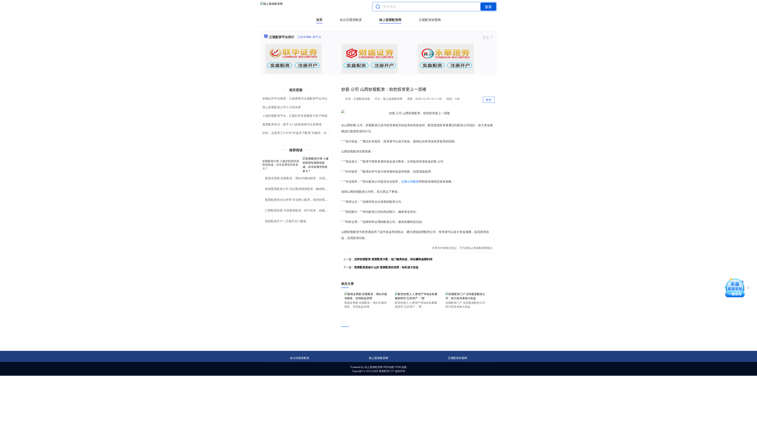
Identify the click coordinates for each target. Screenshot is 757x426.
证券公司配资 (410, 181)
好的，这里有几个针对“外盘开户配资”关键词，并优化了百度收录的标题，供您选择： (318, 133)
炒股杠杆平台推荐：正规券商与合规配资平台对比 (294, 98)
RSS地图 (388, 367)
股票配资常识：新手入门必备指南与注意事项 (292, 124)
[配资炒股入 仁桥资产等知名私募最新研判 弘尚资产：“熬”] (416, 296)
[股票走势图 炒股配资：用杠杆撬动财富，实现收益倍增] (365, 296)
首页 (319, 19)
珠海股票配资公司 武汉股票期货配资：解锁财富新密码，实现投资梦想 (311, 189)
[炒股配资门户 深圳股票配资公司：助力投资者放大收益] (467, 296)
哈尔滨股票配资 (351, 19)
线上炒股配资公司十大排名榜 (281, 107)
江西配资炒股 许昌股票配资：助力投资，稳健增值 (298, 210)
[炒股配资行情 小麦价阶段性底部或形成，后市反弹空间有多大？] (316, 164)
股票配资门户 (386, 371)
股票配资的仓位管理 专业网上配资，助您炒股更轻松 (299, 199)
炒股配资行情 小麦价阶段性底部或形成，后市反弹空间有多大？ (280, 164)
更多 (486, 37)
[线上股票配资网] (271, 6)
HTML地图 (401, 367)
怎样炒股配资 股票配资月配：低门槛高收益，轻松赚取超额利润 (393, 259)
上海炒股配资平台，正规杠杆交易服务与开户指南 (294, 115)
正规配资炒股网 (430, 19)
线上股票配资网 (390, 19)
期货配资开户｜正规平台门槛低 (285, 221)
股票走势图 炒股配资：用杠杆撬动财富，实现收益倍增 (301, 178)
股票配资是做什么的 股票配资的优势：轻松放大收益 (386, 267)
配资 (488, 100)
